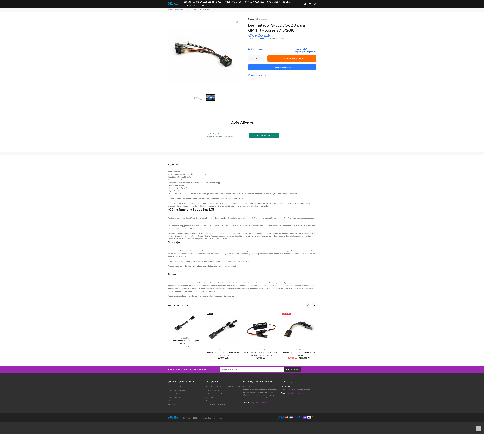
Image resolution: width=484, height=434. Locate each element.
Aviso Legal (172, 404)
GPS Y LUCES (211, 397)
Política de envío (174, 397)
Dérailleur (209, 401)
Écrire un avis (263, 135)
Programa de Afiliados (259, 403)
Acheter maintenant (282, 67)
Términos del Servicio (176, 394)
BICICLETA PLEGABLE (214, 394)
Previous (308, 305)
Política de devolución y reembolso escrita (184, 387)
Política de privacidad (176, 390)
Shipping (262, 38)
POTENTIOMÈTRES (213, 390)
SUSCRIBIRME (292, 370)
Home (170, 10)
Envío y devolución (255, 49)
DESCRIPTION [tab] (173, 165)
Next (314, 305)
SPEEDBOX (185, 338)
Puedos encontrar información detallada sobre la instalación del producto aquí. (202, 266)
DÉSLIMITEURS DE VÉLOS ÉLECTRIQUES (222, 387)
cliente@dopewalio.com (295, 393)
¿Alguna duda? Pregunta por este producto (305, 50)
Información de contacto (177, 401)
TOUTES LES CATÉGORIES (216, 404)
